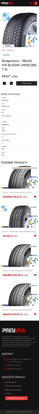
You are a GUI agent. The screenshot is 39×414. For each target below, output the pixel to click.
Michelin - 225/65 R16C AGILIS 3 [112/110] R (17, 271)
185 (3, 155)
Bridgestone (5, 124)
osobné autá (5, 106)
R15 (3, 149)
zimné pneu (5, 100)
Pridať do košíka (26, 83)
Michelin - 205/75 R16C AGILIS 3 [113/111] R (17, 192)
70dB (3, 130)
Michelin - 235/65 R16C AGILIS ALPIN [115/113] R (19, 231)
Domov (4, 50)
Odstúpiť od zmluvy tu (16, 398)
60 (2, 112)
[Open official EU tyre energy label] (32, 46)
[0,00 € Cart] (36, 3)
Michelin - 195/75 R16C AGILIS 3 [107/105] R (17, 310)
